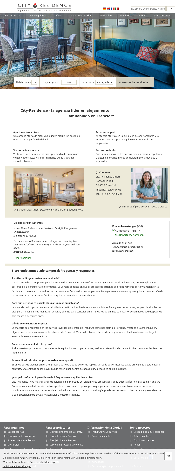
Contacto (104, 172)
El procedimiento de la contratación (67, 431)
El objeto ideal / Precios (63, 436)
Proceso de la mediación (21, 440)
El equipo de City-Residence (149, 431)
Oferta (58, 15)
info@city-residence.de (108, 189)
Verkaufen (106, 15)
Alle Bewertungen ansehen (129, 235)
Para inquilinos (38, 15)
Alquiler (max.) (51, 82)
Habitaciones (23, 82)
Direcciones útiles (102, 436)
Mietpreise (13, 444)
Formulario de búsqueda (21, 436)
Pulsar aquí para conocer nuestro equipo (144, 206)
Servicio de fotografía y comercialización (67, 444)
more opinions (23, 257)
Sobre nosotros (162, 15)
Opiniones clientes (144, 440)
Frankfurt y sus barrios (104, 431)
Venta (142, 15)
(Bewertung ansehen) (123, 250)
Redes (137, 444)
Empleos (125, 15)
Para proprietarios (81, 15)
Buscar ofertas (12, 15)
